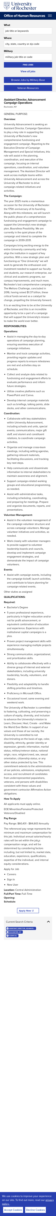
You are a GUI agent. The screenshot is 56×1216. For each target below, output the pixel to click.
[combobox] (28, 28)
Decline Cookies (35, 1210)
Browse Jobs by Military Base (28, 80)
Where (8, 38)
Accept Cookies (13, 1210)
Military (8, 51)
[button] (28, 922)
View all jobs (28, 71)
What (7, 25)
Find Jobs (28, 64)
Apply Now (25, 910)
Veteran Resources (28, 88)
